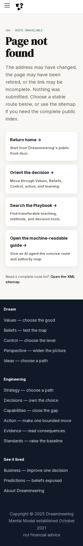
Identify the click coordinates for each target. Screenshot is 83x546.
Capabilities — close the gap (31, 410)
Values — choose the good (29, 320)
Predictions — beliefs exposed (33, 480)
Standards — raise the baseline (33, 440)
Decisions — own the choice (31, 400)
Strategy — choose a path (28, 390)
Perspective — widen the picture (35, 350)
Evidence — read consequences (34, 430)
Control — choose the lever (30, 340)
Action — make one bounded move (37, 420)
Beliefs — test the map (25, 330)
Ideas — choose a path (26, 360)
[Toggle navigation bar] (9, 7)
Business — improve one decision (36, 470)
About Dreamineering (24, 490)
